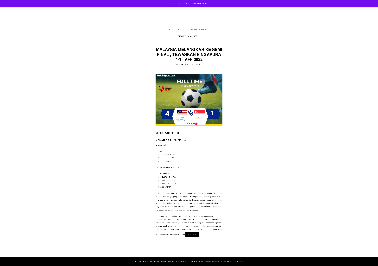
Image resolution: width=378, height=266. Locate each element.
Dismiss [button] (205, 3)
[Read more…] (193, 235)
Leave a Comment (195, 64)
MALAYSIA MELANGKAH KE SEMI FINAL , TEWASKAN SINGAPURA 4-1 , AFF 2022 (189, 54)
